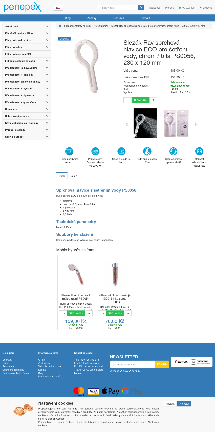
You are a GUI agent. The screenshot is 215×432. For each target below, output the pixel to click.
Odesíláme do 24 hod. (121, 160)
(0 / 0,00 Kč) (188, 7)
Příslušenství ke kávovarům (21, 67)
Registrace (154, 7)
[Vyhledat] (141, 7)
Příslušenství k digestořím (20, 95)
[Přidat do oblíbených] (153, 100)
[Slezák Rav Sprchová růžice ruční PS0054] (76, 274)
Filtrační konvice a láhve (19, 33)
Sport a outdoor (14, 136)
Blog (68, 18)
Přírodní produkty (15, 129)
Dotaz (74, 176)
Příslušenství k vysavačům (20, 102)
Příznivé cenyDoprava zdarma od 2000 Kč (95, 162)
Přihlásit (169, 7)
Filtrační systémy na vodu (20, 61)
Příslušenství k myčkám (18, 88)
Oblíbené (207, 7)
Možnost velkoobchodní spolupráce (199, 162)
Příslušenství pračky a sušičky (22, 81)
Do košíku (141, 100)
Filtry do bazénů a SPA (18, 54)
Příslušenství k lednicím (19, 74)
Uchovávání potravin (17, 116)
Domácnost (11, 109)
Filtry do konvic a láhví (18, 40)
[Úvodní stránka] (60, 25)
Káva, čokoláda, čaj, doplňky (21, 123)
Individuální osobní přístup (147, 160)
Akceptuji (184, 403)
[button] (47, 26)
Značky (92, 18)
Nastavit (170, 403)
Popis (62, 176)
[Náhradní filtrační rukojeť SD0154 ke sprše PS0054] (115, 274)
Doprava (118, 18)
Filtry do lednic (14, 47)
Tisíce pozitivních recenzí (69, 160)
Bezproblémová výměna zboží (173, 160)
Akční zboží (11, 26)
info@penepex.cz (90, 363)
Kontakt (145, 18)
